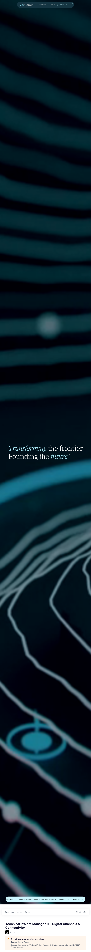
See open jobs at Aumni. (20, 942)
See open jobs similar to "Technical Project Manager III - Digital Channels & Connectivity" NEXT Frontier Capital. (45, 946)
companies (9, 912)
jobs (19, 912)
